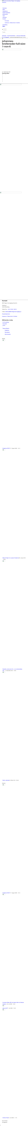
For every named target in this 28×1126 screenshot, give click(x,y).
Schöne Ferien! (6, 1117)
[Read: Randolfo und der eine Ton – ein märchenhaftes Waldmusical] (4, 561)
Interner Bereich (6, 328)
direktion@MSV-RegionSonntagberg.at (13, 311)
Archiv (4, 325)
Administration (8, 334)
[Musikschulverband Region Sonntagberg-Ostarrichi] (13, 2)
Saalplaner (7, 330)
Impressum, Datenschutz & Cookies (9, 316)
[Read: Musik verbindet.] (4, 672)
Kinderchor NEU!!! (6, 448)
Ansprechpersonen (6, 314)
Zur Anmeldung (6, 322)
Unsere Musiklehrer (11, 35)
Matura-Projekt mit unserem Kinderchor (11, 558)
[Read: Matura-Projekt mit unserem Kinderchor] (4, 450)
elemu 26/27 (5, 1008)
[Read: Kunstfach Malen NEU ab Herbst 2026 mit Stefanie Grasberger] (4, 894)
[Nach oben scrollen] (0, 1125)
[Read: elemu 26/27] (3, 1005)
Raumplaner (7, 332)
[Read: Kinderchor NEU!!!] (4, 340)
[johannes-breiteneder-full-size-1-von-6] (2, 38)
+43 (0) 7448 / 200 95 (12, 309)
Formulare (5, 323)
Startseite (4, 35)
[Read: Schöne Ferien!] (4, 1010)
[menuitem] (14, 8)
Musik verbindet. (6, 780)
